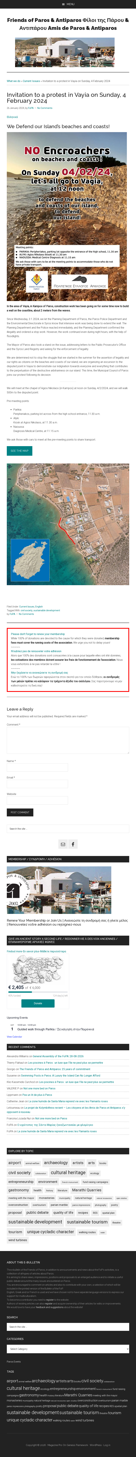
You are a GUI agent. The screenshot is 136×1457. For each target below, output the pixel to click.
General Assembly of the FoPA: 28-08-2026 (58, 1056)
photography (100, 1205)
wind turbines (17, 1240)
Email (11, 777)
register (50, 1300)
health (37, 1190)
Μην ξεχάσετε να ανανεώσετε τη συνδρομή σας (39, 672)
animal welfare (32, 1163)
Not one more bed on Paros (39, 1088)
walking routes (87, 1232)
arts (91, 1163)
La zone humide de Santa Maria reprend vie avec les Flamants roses (68, 1101)
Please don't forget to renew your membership (38, 634)
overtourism (39, 1205)
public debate (38, 1212)
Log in (106, 1445)
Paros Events (14, 1361)
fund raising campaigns (95, 1182)
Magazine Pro (55, 1445)
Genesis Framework (77, 1445)
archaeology (56, 1162)
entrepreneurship (21, 1182)
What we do (13, 81)
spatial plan (108, 1212)
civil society (27, 610)
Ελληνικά (12, 117)
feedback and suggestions (50, 1307)
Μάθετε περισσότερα (53, 951)
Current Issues (31, 81)
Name (11, 761)
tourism (15, 1232)
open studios (122, 1198)
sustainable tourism (87, 1222)
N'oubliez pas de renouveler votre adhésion (36, 651)
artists (78, 1163)
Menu (70, 4)
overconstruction (18, 1204)
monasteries (46, 1198)
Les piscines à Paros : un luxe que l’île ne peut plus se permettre (65, 1062)
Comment (13, 724)
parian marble (59, 1204)
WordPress (96, 1445)
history (49, 1190)
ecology (94, 1173)
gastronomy (18, 1190)
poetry (114, 1205)
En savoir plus (31, 951)
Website (11, 794)
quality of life (63, 1213)
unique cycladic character (50, 1231)
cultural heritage (68, 1172)
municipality (64, 1198)
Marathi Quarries (86, 1190)
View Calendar (14, 1036)
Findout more (14, 951)
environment (47, 1182)
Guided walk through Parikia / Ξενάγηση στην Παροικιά (55, 1029)
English (39, 606)
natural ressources (104, 1198)
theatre (116, 1222)
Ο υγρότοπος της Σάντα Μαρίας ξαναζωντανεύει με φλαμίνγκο (55, 1124)
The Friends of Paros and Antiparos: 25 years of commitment (55, 1069)
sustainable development (47, 610)
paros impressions (81, 1205)
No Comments (44, 108)
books (103, 1163)
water (103, 1233)
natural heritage (83, 1198)
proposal (15, 1213)
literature (62, 1190)
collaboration (40, 1173)
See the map (19, 450)
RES (95, 1212)
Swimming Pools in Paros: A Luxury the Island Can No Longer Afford (60, 1075)
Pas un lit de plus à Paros (37, 1094)
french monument (70, 1182)
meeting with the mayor (21, 1198)
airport (14, 1162)
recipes (83, 1213)
